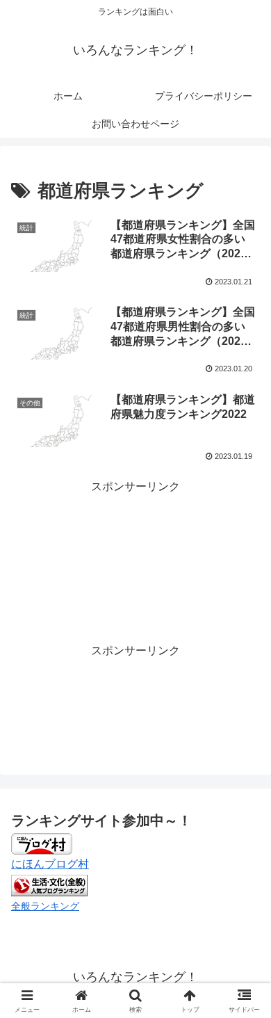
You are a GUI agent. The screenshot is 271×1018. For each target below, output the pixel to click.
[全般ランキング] (49, 884)
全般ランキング (45, 906)
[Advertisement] (135, 532)
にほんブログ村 (50, 864)
